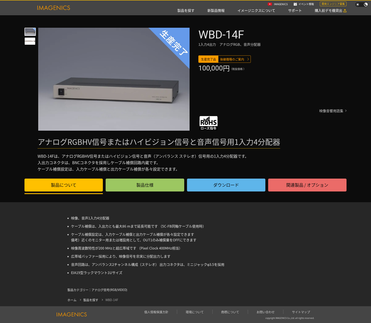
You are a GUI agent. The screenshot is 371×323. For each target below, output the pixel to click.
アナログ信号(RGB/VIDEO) (109, 290)
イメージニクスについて (256, 10)
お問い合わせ (266, 312)
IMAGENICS (281, 4)
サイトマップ (301, 312)
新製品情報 (216, 10)
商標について (230, 312)
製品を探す (186, 10)
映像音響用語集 (331, 110)
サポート (295, 10)
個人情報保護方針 (156, 312)
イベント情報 (306, 4)
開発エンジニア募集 (333, 4)
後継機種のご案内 (232, 59)
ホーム (71, 300)
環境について (195, 312)
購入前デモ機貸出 (328, 10)
